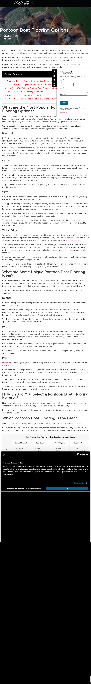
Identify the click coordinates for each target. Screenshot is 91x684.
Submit (64, 102)
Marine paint (7, 363)
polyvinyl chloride (17, 331)
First (61, 82)
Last (75, 82)
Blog (9, 39)
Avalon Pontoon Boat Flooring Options (24, 95)
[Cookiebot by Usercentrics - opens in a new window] (78, 454)
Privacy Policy (63, 112)
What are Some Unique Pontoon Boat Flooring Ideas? (31, 85)
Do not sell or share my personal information (24, 488)
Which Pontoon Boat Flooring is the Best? (25, 92)
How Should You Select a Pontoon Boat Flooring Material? (33, 88)
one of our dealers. (65, 238)
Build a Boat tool (73, 240)
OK (67, 488)
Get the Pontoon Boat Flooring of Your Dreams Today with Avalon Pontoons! (41, 99)
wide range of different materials (44, 57)
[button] (54, 78)
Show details (79, 483)
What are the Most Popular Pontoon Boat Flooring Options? (33, 81)
